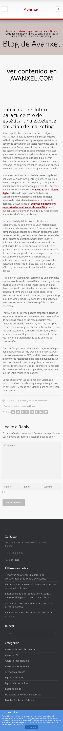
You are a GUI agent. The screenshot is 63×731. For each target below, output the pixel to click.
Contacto (14, 559)
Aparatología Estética (17, 666)
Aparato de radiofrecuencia (20, 649)
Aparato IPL (11, 655)
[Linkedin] (41, 412)
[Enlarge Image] (31, 80)
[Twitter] (18, 412)
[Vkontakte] (46, 412)
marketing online (19, 406)
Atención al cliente (15, 672)
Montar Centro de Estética (19, 700)
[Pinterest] (32, 412)
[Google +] (27, 412)
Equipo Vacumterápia (16, 683)
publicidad (31, 406)
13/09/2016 (9, 401)
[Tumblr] (37, 412)
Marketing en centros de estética (33, 401)
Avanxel (8, 406)
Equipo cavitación (14, 677)
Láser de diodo (13, 688)
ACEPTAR (31, 727)
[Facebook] (23, 412)
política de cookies (33, 722)
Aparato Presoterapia (17, 660)
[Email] (13, 412)
